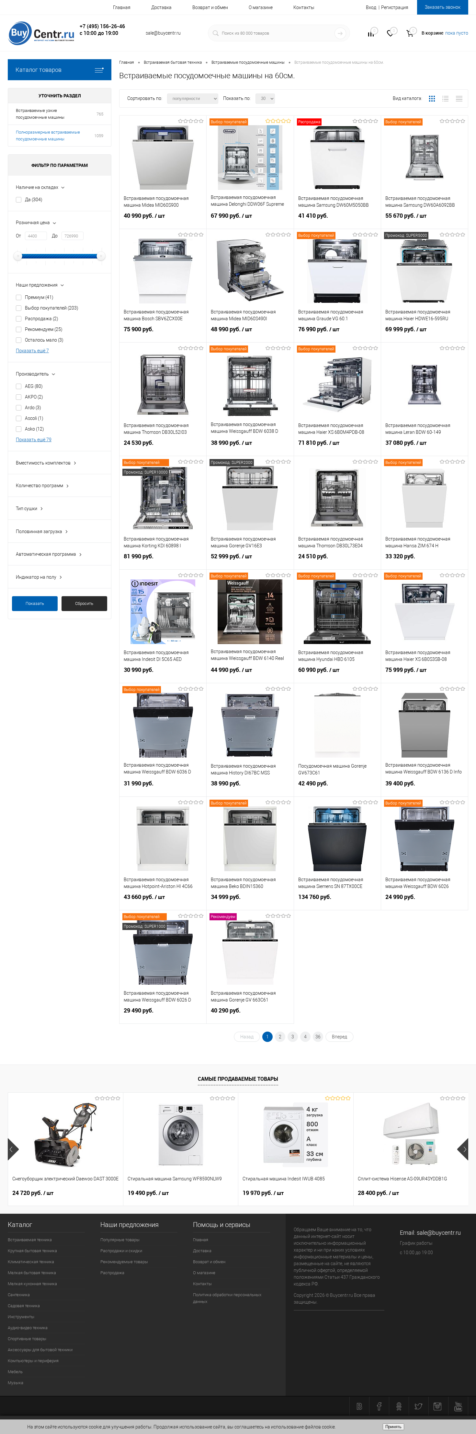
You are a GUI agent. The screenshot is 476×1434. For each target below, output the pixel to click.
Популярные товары (120, 1239)
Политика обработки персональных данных (227, 1298)
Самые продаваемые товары (238, 1078)
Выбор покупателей (51, 308)
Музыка (15, 1382)
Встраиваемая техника (30, 1239)
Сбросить (84, 603)
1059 (98, 135)
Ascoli (34, 418)
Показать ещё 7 (32, 350)
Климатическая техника (31, 1261)
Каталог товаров (39, 69)
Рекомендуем (43, 329)
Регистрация (394, 7)
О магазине (261, 7)
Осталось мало (44, 340)
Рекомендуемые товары (124, 1261)
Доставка (161, 7)
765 (99, 114)
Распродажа (41, 318)
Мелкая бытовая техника (32, 1272)
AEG (34, 386)
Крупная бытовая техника (32, 1250)
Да (33, 199)
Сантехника (19, 1294)
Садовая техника (24, 1305)
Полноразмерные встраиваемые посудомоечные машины (48, 135)
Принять (393, 1426)
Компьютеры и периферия (33, 1360)
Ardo (33, 407)
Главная (121, 7)
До (55, 235)
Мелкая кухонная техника (32, 1283)
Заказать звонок (442, 7)
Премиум (39, 297)
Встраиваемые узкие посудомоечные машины (40, 114)
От (18, 235)
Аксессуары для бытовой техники (40, 1349)
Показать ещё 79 (33, 439)
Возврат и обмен (210, 7)
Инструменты (21, 1316)
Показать (35, 603)
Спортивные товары (27, 1338)
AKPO (34, 397)
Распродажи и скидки (121, 1250)
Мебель (15, 1371)
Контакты (303, 7)
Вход (371, 7)
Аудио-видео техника (28, 1327)
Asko (34, 429)
